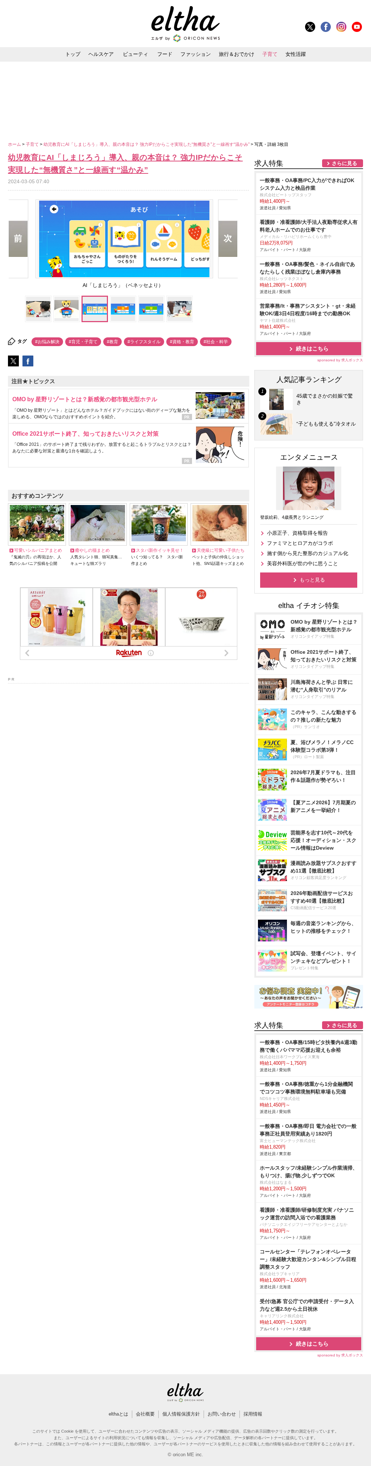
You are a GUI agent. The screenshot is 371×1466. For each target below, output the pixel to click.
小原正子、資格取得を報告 (297, 533)
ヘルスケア (101, 54)
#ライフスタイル (144, 341)
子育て (270, 54)
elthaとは (118, 1414)
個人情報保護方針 (181, 1414)
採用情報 (252, 1414)
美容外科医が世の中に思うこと (302, 563)
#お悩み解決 (47, 341)
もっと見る (312, 580)
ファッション (195, 54)
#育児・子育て (83, 341)
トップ (72, 54)
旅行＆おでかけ (236, 54)
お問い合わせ (222, 1414)
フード (164, 54)
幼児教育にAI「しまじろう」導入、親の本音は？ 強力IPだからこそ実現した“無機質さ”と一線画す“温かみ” (147, 144)
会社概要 (145, 1414)
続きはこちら (312, 348)
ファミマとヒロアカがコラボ (300, 543)
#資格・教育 (182, 341)
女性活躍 (295, 54)
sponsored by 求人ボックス (340, 360)
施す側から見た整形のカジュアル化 (307, 553)
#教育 (112, 341)
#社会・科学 (216, 341)
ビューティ (135, 54)
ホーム (15, 144)
